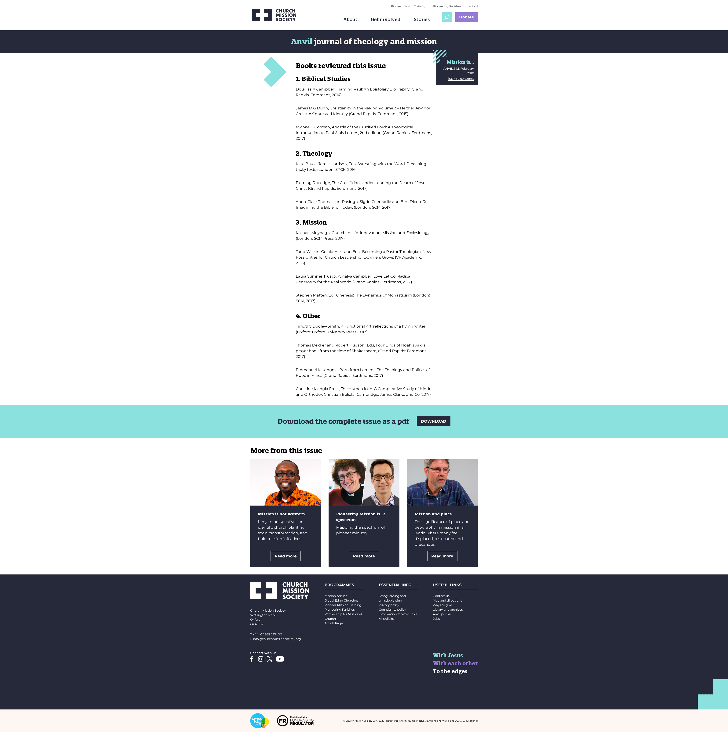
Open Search (447, 17)
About (350, 19)
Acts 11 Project (335, 623)
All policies (387, 618)
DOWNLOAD (433, 421)
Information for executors (398, 614)
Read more (286, 556)
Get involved (386, 19)
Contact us (441, 596)
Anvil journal (442, 614)
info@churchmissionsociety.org (277, 639)
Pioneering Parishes (447, 6)
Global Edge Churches (342, 600)
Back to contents (461, 78)
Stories (422, 19)
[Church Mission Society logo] (276, 15)
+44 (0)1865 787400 (267, 634)
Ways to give (442, 605)
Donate (466, 17)
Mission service (336, 596)
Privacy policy (389, 605)
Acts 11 (473, 6)
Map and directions (447, 600)
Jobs (436, 618)
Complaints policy (392, 609)
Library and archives (448, 609)
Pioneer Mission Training (408, 6)
